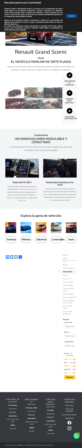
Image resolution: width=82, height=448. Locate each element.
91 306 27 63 (50, 414)
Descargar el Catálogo (69, 83)
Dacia (71, 239)
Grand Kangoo (68, 268)
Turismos (11, 239)
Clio (64, 262)
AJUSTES (23, 30)
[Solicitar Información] (69, 111)
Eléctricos (42, 239)
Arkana (65, 255)
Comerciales (58, 239)
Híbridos (26, 239)
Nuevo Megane (68, 294)
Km (65, 363)
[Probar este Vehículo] (69, 93)
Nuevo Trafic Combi (67, 307)
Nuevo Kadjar (68, 285)
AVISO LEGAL (69, 405)
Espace (65, 265)
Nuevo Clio (67, 279)
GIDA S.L (21, 445)
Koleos (65, 275)
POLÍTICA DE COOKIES (69, 415)
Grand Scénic (67, 272)
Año (65, 369)
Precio (65, 353)
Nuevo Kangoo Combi (68, 289)
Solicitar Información (70, 118)
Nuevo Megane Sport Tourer (68, 301)
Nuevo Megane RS (70, 297)
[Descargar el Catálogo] (69, 75)
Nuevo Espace (68, 282)
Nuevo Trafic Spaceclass (67, 313)
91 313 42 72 (12, 409)
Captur (65, 258)
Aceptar (71, 16)
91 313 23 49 (31, 411)
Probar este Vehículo (69, 101)
